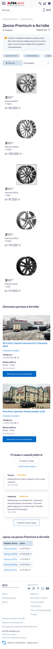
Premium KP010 (10, 559)
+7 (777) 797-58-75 (11, 357)
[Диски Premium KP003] (26, 129)
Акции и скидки (37, 602)
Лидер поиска (32, 642)
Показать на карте (11, 350)
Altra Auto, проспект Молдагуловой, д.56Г (24, 411)
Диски (5, 602)
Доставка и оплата (38, 597)
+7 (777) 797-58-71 (11, 423)
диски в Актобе (11, 56)
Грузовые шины (9, 597)
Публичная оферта (9, 634)
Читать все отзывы (26, 466)
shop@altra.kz (32, 585)
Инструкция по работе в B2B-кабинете (19, 626)
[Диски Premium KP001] (26, 83)
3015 (48, 10)
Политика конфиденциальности (14, 637)
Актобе (7, 10)
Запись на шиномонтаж (12, 622)
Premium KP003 (11, 554)
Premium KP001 (10, 548)
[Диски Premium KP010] (26, 174)
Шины (4, 593)
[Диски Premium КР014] (26, 266)
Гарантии (34, 593)
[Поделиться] (38, 29)
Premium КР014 (10, 570)
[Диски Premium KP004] (26, 220)
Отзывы (33, 614)
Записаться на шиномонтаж (19, 374)
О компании (35, 606)
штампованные (32, 56)
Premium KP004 (11, 564)
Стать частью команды (40, 610)
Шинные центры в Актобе (13, 618)
